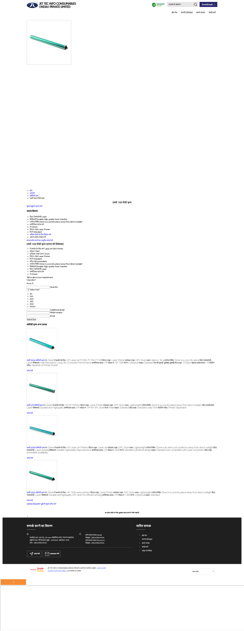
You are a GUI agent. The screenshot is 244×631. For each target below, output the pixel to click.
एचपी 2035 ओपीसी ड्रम (36, 447)
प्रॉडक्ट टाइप (35, 253)
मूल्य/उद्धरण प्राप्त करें (34, 206)
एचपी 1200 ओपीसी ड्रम (35, 492)
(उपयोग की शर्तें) (101, 568)
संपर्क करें (212, 12)
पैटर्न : (131, 362)
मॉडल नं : (116, 362)
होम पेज (174, 12)
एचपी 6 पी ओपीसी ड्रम (35, 405)
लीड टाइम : (182, 362)
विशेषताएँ (33, 266)
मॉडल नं (32, 251)
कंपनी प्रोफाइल (187, 12)
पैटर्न (31, 259)
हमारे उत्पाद (200, 12)
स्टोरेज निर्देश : (181, 360)
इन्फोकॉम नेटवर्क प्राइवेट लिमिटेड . (57, 571)
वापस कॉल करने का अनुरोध (36, 240)
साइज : (146, 362)
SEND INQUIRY (33, 504)
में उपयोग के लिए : (78, 360)
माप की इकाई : (164, 362)
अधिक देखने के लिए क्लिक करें (40, 234)
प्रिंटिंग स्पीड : (172, 407)
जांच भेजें (50, 240)
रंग (31, 274)
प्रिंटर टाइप (34, 256)
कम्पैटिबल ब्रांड (35, 271)
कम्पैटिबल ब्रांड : (100, 362)
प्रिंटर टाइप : (113, 360)
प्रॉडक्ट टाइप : (135, 360)
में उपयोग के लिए (35, 248)
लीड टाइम (33, 261)
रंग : (49, 360)
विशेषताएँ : (62, 362)
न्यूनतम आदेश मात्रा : (200, 362)
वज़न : (155, 360)
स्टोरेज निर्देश (34, 264)
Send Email (207, 4)
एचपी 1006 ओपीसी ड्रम (35, 360)
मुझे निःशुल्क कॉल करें (48, 504)
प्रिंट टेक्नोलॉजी (35, 269)
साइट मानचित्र (147, 550)
